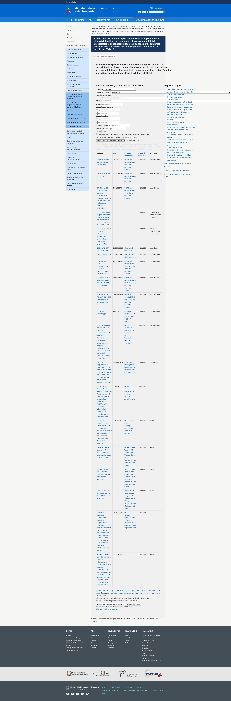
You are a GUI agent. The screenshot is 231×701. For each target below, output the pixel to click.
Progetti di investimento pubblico (179, 155)
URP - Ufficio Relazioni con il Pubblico (135, 690)
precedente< (100, 590)
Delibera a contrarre (174, 97)
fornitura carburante (104, 255)
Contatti (161, 8)
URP (155, 8)
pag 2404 (147, 593)
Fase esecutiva (172, 125)
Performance (71, 69)
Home (69, 20)
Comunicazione (121, 20)
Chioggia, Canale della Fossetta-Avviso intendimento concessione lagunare (104, 474)
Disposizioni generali (74, 49)
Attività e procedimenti (74, 76)
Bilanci (69, 137)
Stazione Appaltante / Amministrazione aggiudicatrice (107, 96)
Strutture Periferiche (72, 650)
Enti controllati (71, 72)
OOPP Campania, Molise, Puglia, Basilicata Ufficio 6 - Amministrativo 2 (129, 393)
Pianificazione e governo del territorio (76, 168)
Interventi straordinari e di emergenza (75, 184)
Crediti (103, 687)
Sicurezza (94, 647)
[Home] (69, 9)
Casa (92, 638)
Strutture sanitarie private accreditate (75, 178)
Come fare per (103, 20)
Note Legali (140, 687)
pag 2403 (139, 593)
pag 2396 (144, 590)
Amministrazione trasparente (108, 26)
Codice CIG (100, 129)
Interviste (127, 638)
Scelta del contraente (103, 92)
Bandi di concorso (73, 65)
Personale (70, 61)
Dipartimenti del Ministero (74, 640)
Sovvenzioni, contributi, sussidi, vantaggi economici (76, 132)
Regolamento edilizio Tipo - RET (152, 660)
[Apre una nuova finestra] (100, 609)
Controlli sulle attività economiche (73, 85)
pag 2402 (130, 593)
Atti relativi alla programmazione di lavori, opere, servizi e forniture (75, 105)
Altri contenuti (71, 189)
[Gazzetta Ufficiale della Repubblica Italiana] (103, 673)
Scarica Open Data (133, 140)
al (96, 113)
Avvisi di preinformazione (176, 94)
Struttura (99, 101)
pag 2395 (136, 590)
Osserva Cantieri (147, 643)
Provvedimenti (71, 80)
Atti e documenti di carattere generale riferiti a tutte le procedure (76, 96)
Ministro (68, 635)
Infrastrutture (95, 635)
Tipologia (99, 89)
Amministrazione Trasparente (150, 20)
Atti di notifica (146, 638)
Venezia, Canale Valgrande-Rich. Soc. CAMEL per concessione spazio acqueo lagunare (104, 452)
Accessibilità (128, 687)
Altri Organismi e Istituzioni (74, 647)
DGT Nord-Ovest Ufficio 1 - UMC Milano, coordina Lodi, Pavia (130, 165)
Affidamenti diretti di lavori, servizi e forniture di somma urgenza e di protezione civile (180, 142)
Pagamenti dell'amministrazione (73, 158)
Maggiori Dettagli (102, 125)
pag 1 (108, 590)
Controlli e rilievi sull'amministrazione (73, 148)
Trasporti (93, 640)
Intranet (103, 693)
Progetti (144, 653)
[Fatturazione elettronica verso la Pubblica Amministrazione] (153, 673)
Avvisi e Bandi (172, 99)
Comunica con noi (158, 690)
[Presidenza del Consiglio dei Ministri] (77, 673)
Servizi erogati (71, 153)
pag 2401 (122, 593)
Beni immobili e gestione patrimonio (75, 142)
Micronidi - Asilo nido (148, 655)
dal (97, 110)
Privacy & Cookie (114, 687)
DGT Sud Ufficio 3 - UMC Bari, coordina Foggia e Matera (129, 316)
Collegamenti (147, 631)
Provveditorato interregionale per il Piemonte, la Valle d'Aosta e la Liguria (130, 367)
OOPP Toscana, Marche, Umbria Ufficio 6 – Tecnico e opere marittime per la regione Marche (130, 520)
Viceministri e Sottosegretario (75, 638)
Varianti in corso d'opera (75, 115)
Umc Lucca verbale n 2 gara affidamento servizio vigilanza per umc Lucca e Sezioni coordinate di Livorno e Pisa (104, 236)
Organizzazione (72, 53)
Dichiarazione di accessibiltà (110, 690)
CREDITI (94, 621)
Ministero (79, 20)
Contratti (170, 120)
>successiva (101, 596)
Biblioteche (145, 658)
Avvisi (69, 111)
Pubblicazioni (129, 643)
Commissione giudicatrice (176, 117)
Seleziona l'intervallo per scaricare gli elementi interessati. (117, 137)
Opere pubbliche (72, 163)
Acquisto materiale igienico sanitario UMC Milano (103, 162)
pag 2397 (152, 590)
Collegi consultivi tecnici (176, 122)
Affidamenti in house (174, 147)
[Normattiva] (128, 673)
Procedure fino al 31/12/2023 (147, 26)
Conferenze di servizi (74, 126)
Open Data (145, 645)
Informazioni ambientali (74, 173)
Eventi (127, 640)
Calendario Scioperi (148, 640)
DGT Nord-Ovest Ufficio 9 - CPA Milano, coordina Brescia (130, 193)
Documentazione (147, 650)
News (126, 635)
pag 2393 (119, 590)
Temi (90, 20)
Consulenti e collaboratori (75, 57)
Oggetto (99, 104)
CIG (114, 153)
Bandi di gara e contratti (127, 26)
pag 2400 (114, 593)
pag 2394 (127, 590)
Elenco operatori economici (76, 122)
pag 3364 (158, 593)
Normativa (145, 648)
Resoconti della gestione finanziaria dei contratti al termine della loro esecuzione (181, 129)
